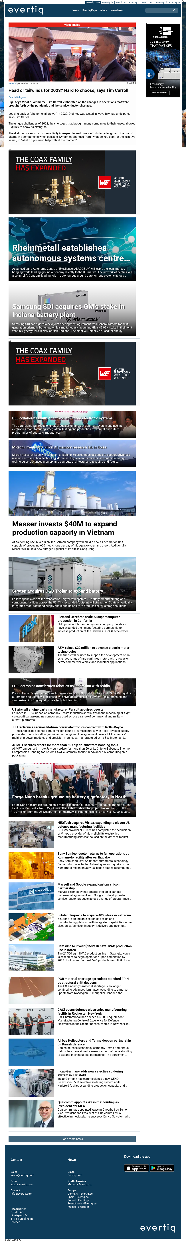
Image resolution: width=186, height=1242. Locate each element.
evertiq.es (121, 2)
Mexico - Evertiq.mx (80, 1184)
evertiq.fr (134, 2)
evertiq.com (93, 2)
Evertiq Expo (89, 10)
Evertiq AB (25, 10)
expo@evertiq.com (22, 1184)
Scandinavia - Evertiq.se (82, 1203)
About (103, 10)
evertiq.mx (148, 2)
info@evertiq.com (21, 1193)
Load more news (72, 1139)
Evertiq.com (75, 1175)
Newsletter (117, 10)
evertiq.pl (161, 2)
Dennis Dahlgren (17, 97)
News (75, 10)
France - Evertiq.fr (78, 1206)
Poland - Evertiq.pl (79, 1200)
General (13, 83)
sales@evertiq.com (22, 1175)
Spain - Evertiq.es (78, 1197)
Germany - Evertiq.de (80, 1193)
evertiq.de (107, 2)
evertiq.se (174, 2)
